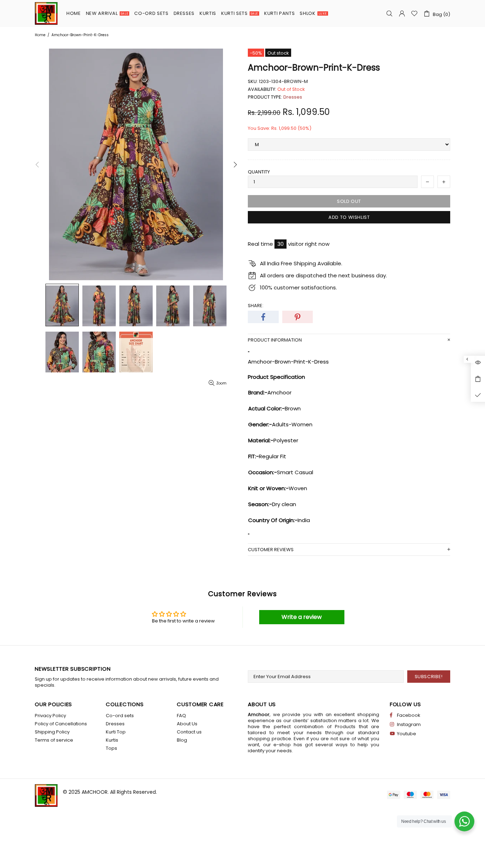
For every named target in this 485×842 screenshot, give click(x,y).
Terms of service (54, 740)
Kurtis (112, 740)
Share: (255, 306)
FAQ (181, 716)
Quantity (259, 172)
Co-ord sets (120, 716)
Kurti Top (116, 732)
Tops (111, 748)
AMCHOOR (95, 792)
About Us (187, 724)
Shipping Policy (52, 732)
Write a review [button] (302, 617)
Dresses (292, 97)
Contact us (189, 732)
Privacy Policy (50, 716)
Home (40, 35)
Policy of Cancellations (61, 724)
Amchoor (46, 13)
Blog (182, 740)
